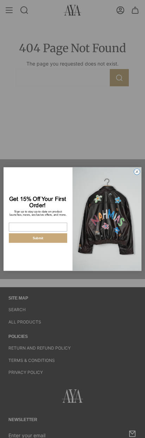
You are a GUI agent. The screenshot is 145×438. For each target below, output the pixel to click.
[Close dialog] (137, 171)
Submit (38, 238)
